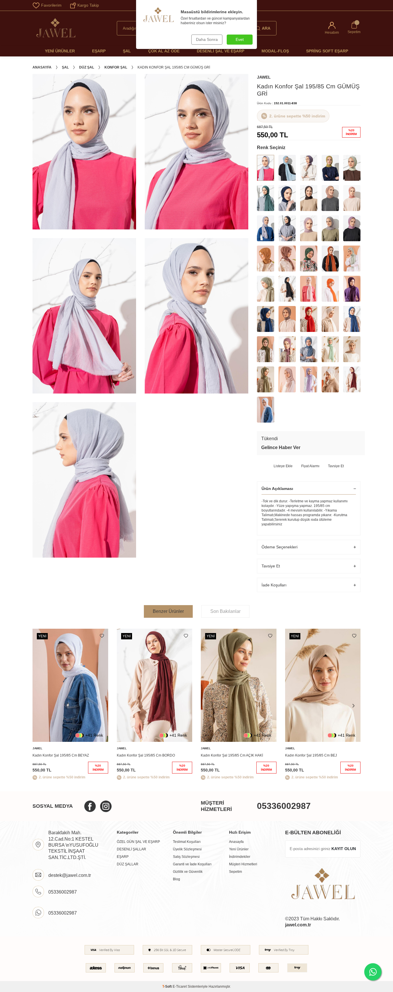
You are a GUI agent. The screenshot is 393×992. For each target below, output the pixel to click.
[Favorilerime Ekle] (102, 636)
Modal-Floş (275, 51)
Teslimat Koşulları (187, 842)
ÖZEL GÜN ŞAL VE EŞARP (138, 842)
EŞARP (123, 857)
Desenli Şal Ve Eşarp (220, 51)
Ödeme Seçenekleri (279, 547)
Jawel (264, 77)
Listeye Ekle (283, 466)
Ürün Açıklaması (277, 488)
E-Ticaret (180, 987)
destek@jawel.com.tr (69, 875)
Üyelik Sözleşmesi (187, 849)
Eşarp (99, 51)
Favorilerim (51, 5)
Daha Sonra (207, 39)
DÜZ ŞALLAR (127, 864)
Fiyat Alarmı (310, 466)
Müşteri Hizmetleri (243, 864)
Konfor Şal (115, 67)
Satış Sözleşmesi (186, 857)
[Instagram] (106, 806)
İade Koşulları (274, 585)
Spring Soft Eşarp (327, 51)
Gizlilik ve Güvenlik (188, 872)
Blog (176, 879)
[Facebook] (90, 806)
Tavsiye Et (336, 466)
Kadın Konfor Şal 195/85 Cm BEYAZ (61, 755)
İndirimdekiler (239, 857)
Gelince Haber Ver (280, 447)
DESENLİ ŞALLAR (131, 849)
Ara (266, 28)
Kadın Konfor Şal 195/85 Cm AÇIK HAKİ (232, 755)
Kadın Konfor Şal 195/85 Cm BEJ (311, 755)
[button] (353, 705)
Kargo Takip (88, 5)
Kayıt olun (343, 848)
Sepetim (235, 872)
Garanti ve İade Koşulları (192, 864)
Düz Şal (86, 67)
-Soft (167, 987)
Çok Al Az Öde (164, 51)
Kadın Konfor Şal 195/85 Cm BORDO (146, 755)
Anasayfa (42, 67)
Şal (127, 51)
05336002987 (284, 806)
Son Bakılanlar (225, 611)
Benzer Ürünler (168, 611)
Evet (240, 39)
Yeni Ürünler (60, 51)
